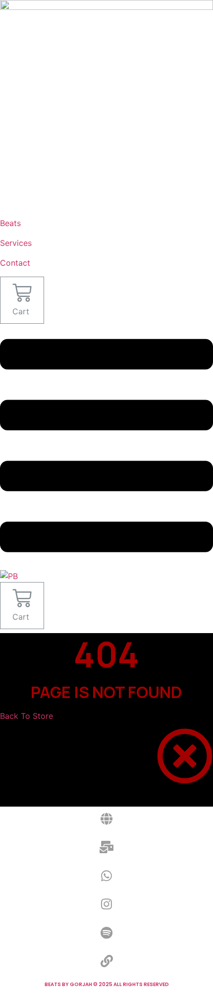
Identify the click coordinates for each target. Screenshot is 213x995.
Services (16, 243)
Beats (10, 223)
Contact (15, 263)
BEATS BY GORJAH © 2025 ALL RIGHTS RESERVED (107, 984)
